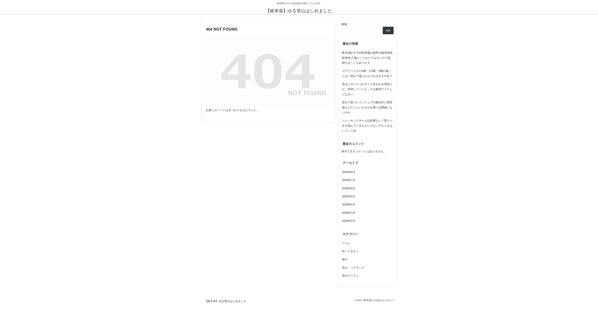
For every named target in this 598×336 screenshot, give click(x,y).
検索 (344, 24)
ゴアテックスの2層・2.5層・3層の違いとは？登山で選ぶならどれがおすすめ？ (367, 73)
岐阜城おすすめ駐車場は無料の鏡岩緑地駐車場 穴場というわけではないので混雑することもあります (367, 57)
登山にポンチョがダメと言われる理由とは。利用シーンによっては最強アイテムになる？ (367, 89)
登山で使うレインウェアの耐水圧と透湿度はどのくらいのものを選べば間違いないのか (367, 107)
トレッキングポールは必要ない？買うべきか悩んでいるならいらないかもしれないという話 (367, 125)
